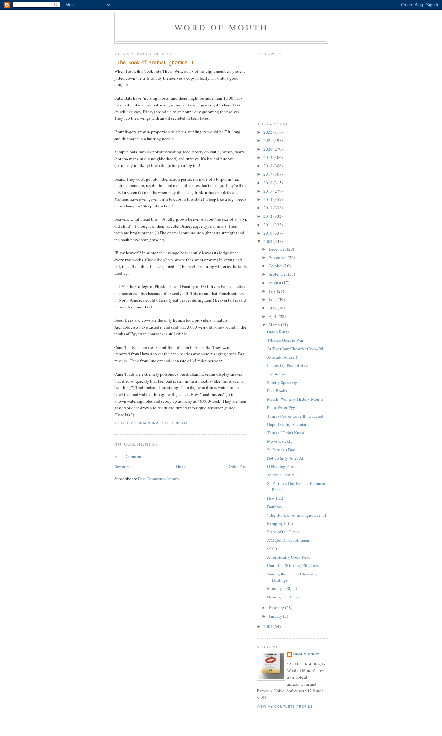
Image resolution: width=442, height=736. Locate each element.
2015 (268, 191)
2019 (268, 157)
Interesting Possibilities (287, 365)
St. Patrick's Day (281, 449)
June (273, 299)
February (277, 607)
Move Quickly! (280, 441)
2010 (268, 233)
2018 (268, 166)
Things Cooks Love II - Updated (295, 416)
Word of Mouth (221, 27)
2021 (268, 140)
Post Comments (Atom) (158, 479)
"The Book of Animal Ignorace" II (296, 515)
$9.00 (272, 549)
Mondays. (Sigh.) (282, 588)
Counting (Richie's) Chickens (293, 565)
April (274, 316)
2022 (268, 132)
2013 (268, 208)
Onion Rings (278, 332)
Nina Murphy (306, 654)
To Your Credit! (280, 475)
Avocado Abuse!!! (282, 357)
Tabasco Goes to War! (285, 340)
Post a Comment (128, 456)
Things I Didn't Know (285, 433)
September (278, 274)
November (278, 257)
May (273, 308)
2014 (268, 199)
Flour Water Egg (281, 407)
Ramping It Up (280, 523)
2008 (268, 626)
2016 (268, 182)
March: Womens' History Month (295, 399)
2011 (268, 225)
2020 (268, 149)
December (278, 249)
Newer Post (124, 466)
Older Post (238, 466)
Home (181, 466)
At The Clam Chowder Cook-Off (295, 348)
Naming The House (284, 597)
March (275, 325)
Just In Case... (279, 374)
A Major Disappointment (289, 540)
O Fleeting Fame (281, 466)
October (276, 266)
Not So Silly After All (285, 458)
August (275, 282)
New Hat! (275, 498)
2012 (268, 216)
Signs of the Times (283, 532)
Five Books (277, 391)
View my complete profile (285, 706)
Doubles (274, 506)
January (276, 616)
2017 (268, 174)
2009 (268, 241)
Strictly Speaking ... (284, 382)
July (273, 291)
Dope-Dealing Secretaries (289, 424)
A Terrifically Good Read (289, 557)
